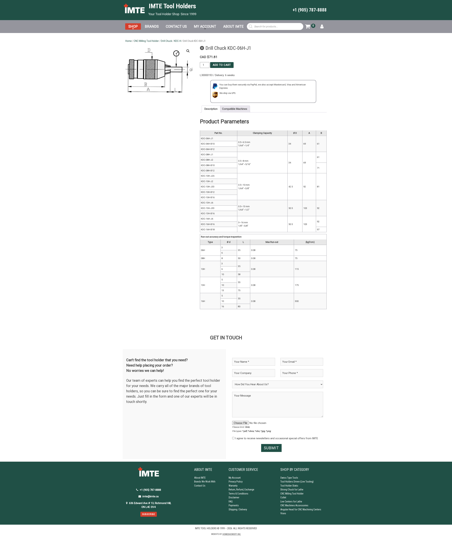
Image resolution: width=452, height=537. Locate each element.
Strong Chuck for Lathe (291, 489)
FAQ (231, 501)
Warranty (233, 485)
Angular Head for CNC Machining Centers (300, 509)
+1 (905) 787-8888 (310, 10)
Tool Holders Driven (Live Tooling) (297, 481)
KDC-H (177, 41)
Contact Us (199, 485)
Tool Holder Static (289, 485)
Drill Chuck (166, 41)
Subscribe (148, 514)
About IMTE (200, 477)
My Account (235, 477)
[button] (188, 51)
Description (211, 108)
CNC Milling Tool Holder (146, 41)
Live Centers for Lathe (291, 501)
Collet (283, 497)
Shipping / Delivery (238, 509)
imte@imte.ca (150, 496)
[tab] (211, 109)
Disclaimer (234, 497)
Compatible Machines (234, 108)
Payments (234, 505)
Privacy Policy (236, 481)
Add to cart (222, 65)
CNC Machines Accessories (294, 505)
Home (128, 41)
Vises (283, 513)
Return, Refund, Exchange (241, 489)
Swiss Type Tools (289, 477)
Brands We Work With (204, 481)
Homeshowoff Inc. (231, 534)
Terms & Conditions (238, 493)
